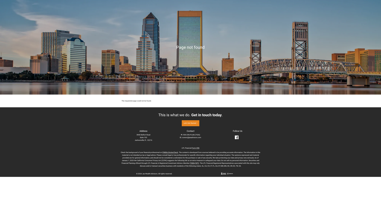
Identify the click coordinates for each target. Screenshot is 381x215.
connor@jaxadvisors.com (191, 137)
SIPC (197, 163)
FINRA (192, 163)
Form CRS (195, 148)
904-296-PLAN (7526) (191, 135)
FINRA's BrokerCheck (170, 152)
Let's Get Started (190, 123)
